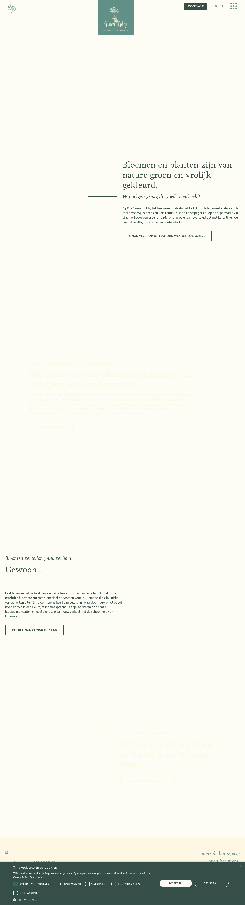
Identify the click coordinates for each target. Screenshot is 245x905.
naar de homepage (221, 853)
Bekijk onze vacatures (147, 781)
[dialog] (122, 883)
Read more (36, 877)
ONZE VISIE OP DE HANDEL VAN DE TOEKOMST (167, 236)
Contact (196, 6)
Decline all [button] (211, 883)
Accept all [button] (176, 883)
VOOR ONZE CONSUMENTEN (34, 630)
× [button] (240, 865)
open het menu (224, 861)
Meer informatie (51, 427)
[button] (83, 900)
